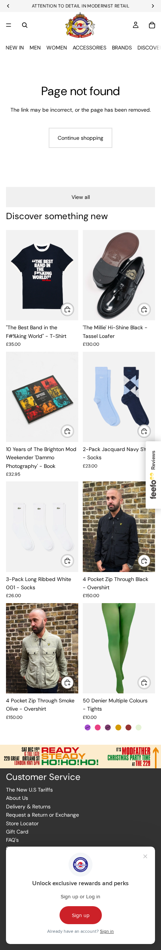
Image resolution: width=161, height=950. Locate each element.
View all (81, 197)
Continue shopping (80, 137)
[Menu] (8, 25)
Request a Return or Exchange (42, 814)
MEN (35, 47)
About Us (17, 798)
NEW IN (15, 47)
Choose (73, 309)
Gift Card (17, 831)
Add (73, 430)
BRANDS (122, 47)
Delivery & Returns (28, 806)
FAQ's (12, 839)
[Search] (24, 25)
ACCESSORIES (89, 47)
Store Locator (22, 823)
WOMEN (56, 47)
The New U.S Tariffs (29, 789)
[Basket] (152, 25)
